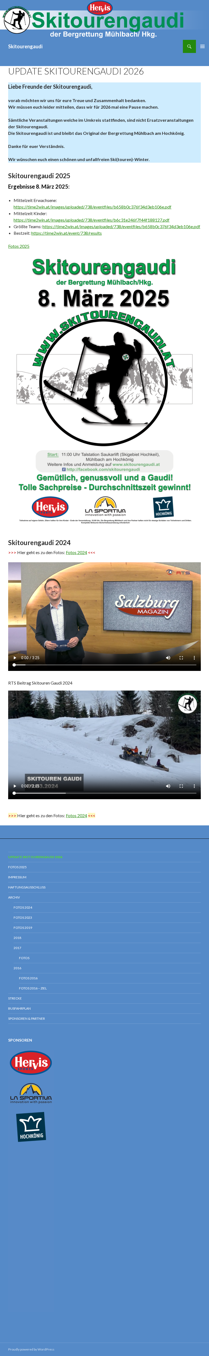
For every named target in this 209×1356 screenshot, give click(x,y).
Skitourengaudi (25, 46)
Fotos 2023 (23, 917)
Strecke (15, 998)
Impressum (17, 877)
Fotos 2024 (76, 552)
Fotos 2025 (18, 246)
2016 (17, 968)
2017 (17, 948)
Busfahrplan (19, 1008)
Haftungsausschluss (26, 887)
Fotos (24, 958)
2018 (17, 938)
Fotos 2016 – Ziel (33, 988)
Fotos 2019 (23, 928)
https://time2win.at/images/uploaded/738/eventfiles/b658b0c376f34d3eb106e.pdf (92, 206)
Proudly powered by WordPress (31, 1349)
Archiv (14, 897)
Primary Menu (202, 46)
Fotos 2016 (28, 978)
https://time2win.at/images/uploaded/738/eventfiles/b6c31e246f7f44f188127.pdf (92, 219)
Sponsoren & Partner (26, 1018)
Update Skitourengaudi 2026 (35, 857)
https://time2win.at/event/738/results (66, 233)
